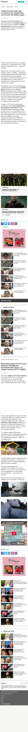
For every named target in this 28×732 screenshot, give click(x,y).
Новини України (9, 6)
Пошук (2, 701)
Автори (2, 697)
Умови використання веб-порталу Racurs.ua (9, 691)
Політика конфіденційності (6, 693)
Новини (21, 1)
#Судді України (4, 226)
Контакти (2, 695)
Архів (2, 699)
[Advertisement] (14, 46)
